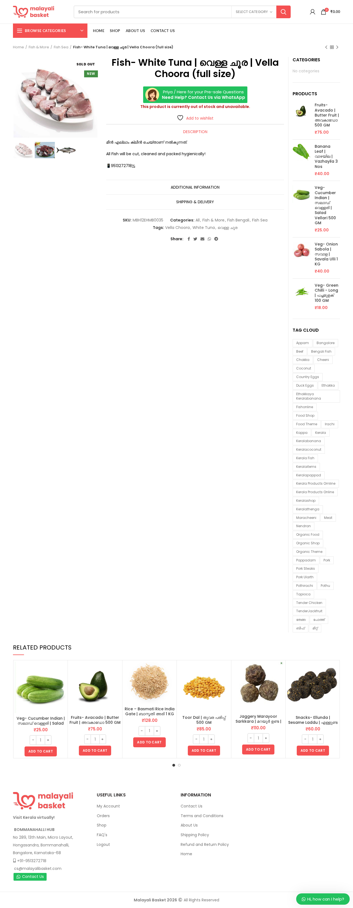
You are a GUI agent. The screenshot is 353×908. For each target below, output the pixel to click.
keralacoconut (308, 449)
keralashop (305, 500)
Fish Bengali (238, 220)
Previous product (326, 47)
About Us (189, 825)
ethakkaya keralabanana (308, 396)
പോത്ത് (319, 619)
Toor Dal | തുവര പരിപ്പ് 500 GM (203, 720)
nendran (303, 526)
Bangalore (326, 342)
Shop (101, 825)
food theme (306, 424)
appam (302, 342)
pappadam (306, 560)
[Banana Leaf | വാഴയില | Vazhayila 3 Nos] (302, 160)
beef (299, 351)
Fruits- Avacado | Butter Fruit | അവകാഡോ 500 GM (327, 115)
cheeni (323, 359)
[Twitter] (195, 238)
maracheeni (306, 517)
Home (18, 47)
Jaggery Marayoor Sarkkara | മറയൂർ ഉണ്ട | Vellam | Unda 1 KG (258, 721)
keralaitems (306, 466)
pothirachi (304, 585)
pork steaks (305, 568)
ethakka (328, 385)
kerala (320, 432)
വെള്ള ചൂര (227, 227)
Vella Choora (177, 227)
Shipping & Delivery (195, 202)
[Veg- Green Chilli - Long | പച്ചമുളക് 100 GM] (302, 296)
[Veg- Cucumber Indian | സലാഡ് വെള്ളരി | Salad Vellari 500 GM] (302, 209)
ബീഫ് (300, 628)
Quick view (62, 670)
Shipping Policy (195, 835)
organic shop (308, 543)
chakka (302, 359)
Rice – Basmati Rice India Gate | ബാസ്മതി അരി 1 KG (150, 711)
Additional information (195, 187)
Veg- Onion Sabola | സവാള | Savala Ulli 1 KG (326, 254)
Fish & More (39, 47)
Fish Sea (61, 47)
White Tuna (203, 227)
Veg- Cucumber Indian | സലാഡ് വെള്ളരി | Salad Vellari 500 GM (325, 205)
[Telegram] (216, 238)
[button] (41, 751)
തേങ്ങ (301, 619)
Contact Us (33, 876)
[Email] (202, 238)
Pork (326, 560)
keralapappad (308, 475)
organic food (307, 534)
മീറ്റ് (315, 628)
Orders (103, 816)
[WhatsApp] (209, 238)
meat (328, 517)
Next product (337, 47)
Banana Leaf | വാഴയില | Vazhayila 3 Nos (326, 156)
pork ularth (305, 577)
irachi (330, 424)
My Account (108, 806)
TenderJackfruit (309, 611)
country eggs (307, 376)
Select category (252, 11)
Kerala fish (305, 458)
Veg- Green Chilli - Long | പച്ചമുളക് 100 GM (326, 293)
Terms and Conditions (202, 816)
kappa (301, 432)
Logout (103, 844)
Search (283, 12)
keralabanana (308, 441)
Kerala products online (315, 492)
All (198, 220)
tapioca (303, 594)
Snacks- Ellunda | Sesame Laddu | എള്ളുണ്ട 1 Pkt (313, 722)
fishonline (304, 407)
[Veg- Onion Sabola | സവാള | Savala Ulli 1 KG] (302, 258)
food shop (305, 415)
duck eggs (305, 385)
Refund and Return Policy (205, 844)
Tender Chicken (309, 602)
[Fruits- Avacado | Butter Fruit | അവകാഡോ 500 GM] (302, 118)
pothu (325, 585)
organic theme (309, 551)
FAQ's (102, 835)
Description (195, 131)
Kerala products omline (315, 483)
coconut (303, 368)
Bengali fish (321, 351)
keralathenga (307, 509)
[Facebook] (189, 238)
